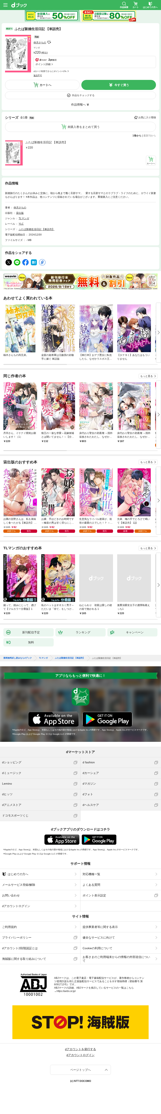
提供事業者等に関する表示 (100, 927)
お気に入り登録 (147, 117)
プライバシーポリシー (16, 937)
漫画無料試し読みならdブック (17, 658)
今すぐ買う (121, 85)
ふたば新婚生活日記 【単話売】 (46, 142)
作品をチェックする (83, 95)
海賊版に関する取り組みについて (24, 958)
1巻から (137, 135)
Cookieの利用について (97, 948)
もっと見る (146, 376)
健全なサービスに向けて (99, 937)
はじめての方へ (18, 874)
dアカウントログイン (16, 906)
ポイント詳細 (43, 64)
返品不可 (38, 75)
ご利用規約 (9, 927)
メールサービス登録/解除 (18, 884)
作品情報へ (78, 104)
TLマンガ (24, 218)
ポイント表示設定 (94, 895)
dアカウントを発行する (80, 1049)
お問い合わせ (11, 895)
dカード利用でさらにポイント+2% (50, 71)
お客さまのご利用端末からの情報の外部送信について (116, 958)
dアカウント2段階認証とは (20, 948)
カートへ (45, 85)
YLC (21, 223)
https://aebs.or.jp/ (66, 991)
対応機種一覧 (91, 874)
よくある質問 (91, 884)
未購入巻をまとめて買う (84, 127)
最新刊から (149, 135)
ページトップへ (80, 1069)
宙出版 (20, 213)
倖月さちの (40, 42)
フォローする (49, 42)
